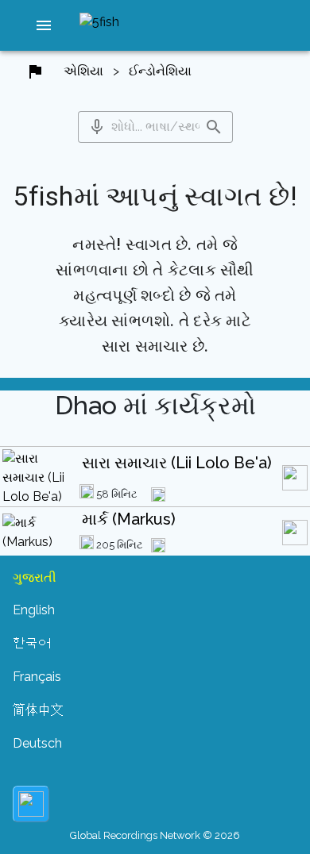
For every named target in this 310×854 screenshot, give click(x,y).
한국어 (32, 643)
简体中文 (38, 709)
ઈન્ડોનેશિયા (160, 71)
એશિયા (83, 71)
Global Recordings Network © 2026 (155, 835)
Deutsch (37, 743)
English (34, 609)
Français (37, 676)
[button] (44, 25)
